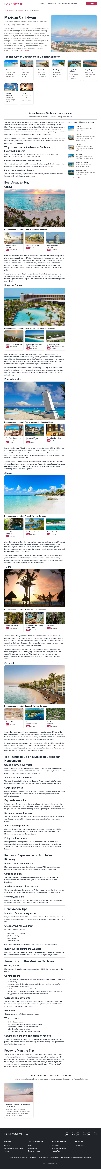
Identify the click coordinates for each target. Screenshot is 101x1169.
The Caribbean (33, 1148)
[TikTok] (95, 1134)
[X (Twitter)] (73, 1134)
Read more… (25, 51)
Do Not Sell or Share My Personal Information (76, 1157)
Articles (74, 3)
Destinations (51, 3)
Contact (6, 1151)
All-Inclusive (55, 1145)
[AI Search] (82, 4)
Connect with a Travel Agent (13, 1148)
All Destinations (9, 11)
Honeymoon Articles (59, 1141)
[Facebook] (67, 1134)
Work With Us (79, 1145)
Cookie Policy (54, 1157)
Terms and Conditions (29, 1157)
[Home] (16, 1134)
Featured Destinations (35, 1141)
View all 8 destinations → (82, 178)
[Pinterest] (84, 1134)
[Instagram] (78, 1134)
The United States (34, 1151)
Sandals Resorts (64, 3)
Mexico (20, 11)
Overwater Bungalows (59, 1148)
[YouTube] (89, 1134)
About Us (7, 1145)
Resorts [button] (41, 3)
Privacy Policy (14, 1157)
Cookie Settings (43, 1157)
